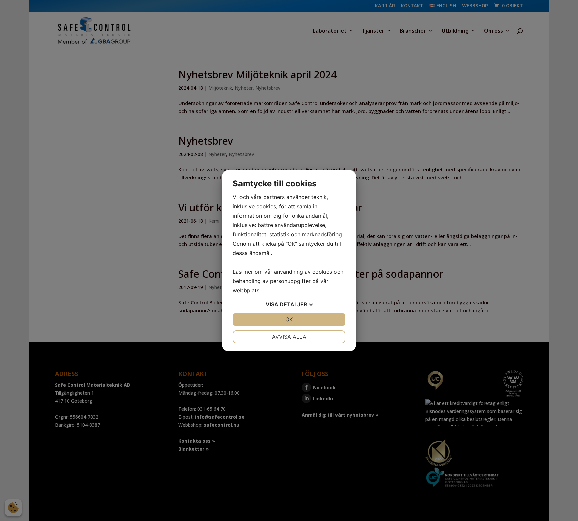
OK (289, 319)
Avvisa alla (289, 336)
